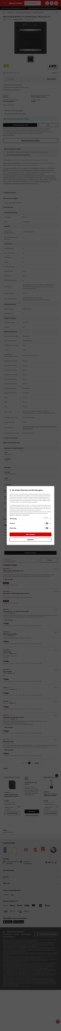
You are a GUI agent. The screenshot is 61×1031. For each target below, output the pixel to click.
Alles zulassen (30, 534)
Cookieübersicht (25, 515)
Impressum (18, 515)
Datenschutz (12, 515)
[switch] (46, 523)
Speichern (30, 539)
